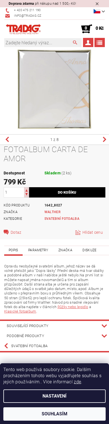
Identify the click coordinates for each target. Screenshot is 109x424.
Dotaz (16, 232)
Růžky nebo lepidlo (73, 307)
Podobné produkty (25, 336)
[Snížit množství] (26, 195)
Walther (52, 212)
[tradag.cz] (29, 29)
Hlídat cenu (92, 232)
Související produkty (27, 326)
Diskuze (89, 250)
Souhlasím (54, 413)
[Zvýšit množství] (26, 189)
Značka (65, 250)
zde (77, 381)
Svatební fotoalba (61, 219)
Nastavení (54, 396)
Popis (13, 250)
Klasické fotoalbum (20, 311)
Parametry (38, 250)
